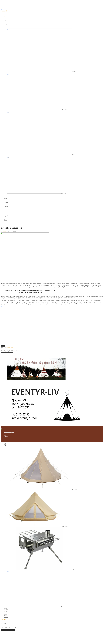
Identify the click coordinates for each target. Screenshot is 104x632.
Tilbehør (6, 202)
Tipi (5, 20)
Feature (3, 346)
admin (4, 231)
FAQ (5, 433)
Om (5, 435)
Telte (5, 24)
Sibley (5, 198)
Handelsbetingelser (9, 432)
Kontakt (6, 206)
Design (8, 347)
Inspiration (13, 347)
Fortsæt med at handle (8, 630)
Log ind (6, 216)
